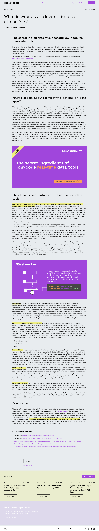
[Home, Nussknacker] (12, 3)
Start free (91, 3)
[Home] (5, 529)
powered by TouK (12, 528)
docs (54, 529)
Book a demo (82, 3)
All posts (88, 476)
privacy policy (68, 529)
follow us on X (28, 465)
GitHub (59, 529)
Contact (59, 3)
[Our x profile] (89, 529)
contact (83, 529)
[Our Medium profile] (94, 529)
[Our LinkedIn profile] (91, 529)
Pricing (54, 3)
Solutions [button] (36, 3)
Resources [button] (45, 3)
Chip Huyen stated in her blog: (22, 59)
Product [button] (28, 3)
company (77, 529)
